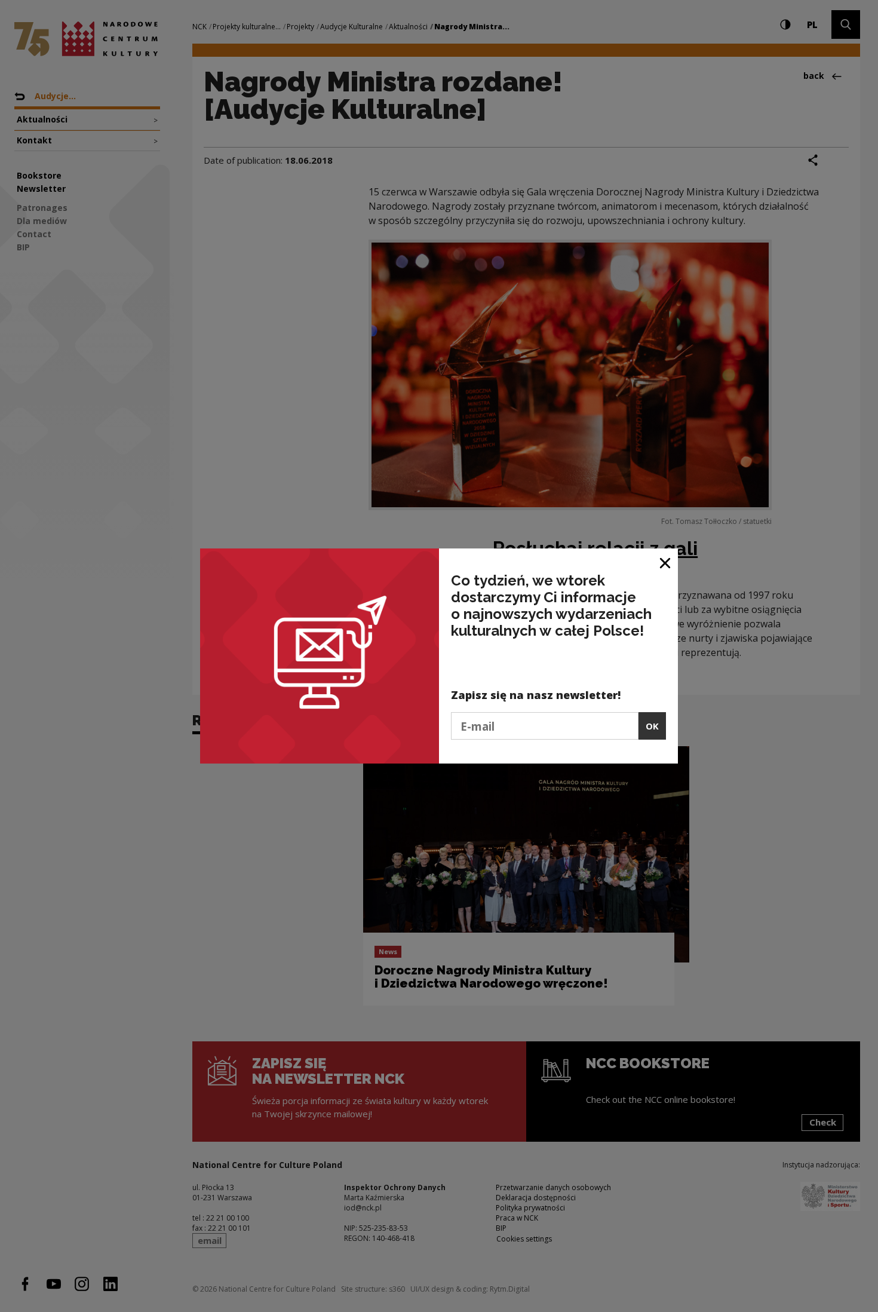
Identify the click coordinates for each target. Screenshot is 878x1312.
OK (652, 726)
